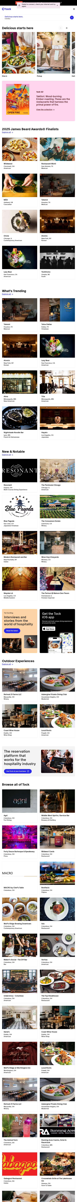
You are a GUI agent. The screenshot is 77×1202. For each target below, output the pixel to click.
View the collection (44, 109)
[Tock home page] (6, 9)
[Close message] (57, 5)
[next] (66, 28)
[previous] (60, 28)
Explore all (6, 132)
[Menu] (74, 9)
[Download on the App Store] (57, 628)
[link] (19, 154)
